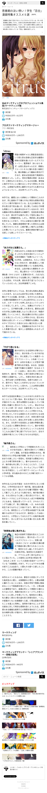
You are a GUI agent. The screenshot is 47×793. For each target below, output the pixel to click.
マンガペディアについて (23, 782)
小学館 (7, 450)
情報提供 (23, 784)
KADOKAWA (8, 368)
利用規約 (23, 786)
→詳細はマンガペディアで (11, 238)
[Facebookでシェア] (18, 625)
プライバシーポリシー (23, 788)
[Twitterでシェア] (29, 625)
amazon (7, 269)
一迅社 (7, 98)
